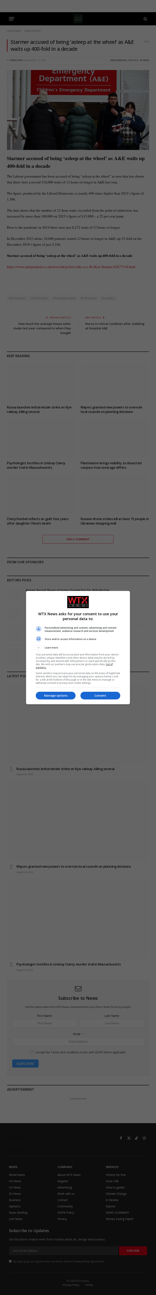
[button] (78, 648)
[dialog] (78, 647)
